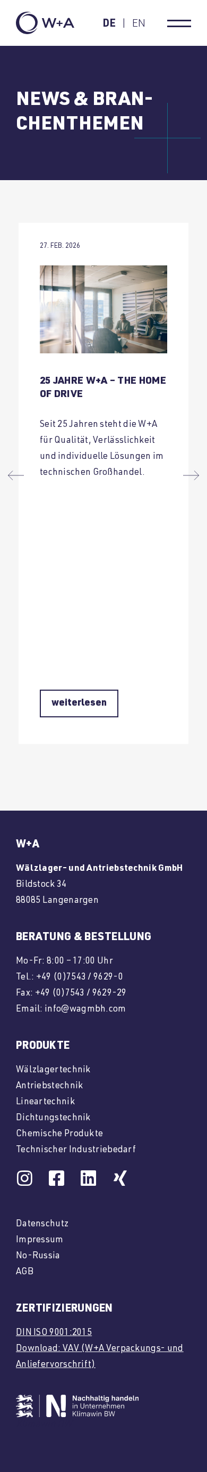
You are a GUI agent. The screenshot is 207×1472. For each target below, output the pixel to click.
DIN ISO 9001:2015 (54, 1333)
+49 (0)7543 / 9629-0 (79, 977)
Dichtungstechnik (53, 1118)
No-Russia (38, 1256)
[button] (16, 475)
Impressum (40, 1240)
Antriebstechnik (49, 1086)
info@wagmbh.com (85, 1009)
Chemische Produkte (59, 1134)
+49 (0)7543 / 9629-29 (81, 993)
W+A (27, 845)
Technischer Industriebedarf (76, 1150)
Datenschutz (42, 1224)
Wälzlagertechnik (53, 1070)
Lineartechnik (45, 1102)
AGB (24, 1272)
